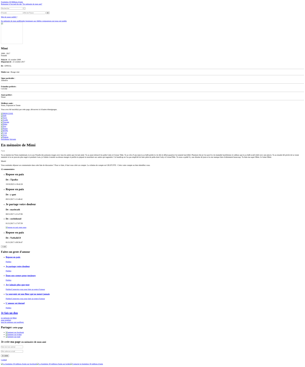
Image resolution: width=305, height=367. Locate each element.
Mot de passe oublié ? (9, 17)
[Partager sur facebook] (15, 332)
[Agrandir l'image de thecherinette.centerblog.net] (16, 227)
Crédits (3, 360)
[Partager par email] (13, 337)
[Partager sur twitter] (14, 335)
